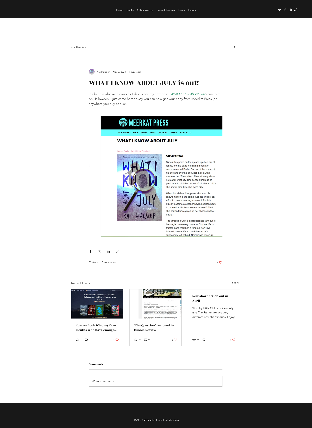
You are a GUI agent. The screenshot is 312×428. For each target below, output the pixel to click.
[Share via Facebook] (90, 251)
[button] (235, 47)
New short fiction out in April (210, 298)
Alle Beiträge (78, 46)
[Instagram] (290, 10)
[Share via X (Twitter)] (99, 251)
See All (236, 282)
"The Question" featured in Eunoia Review (154, 327)
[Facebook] (285, 10)
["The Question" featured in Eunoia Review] (155, 304)
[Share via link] (117, 251)
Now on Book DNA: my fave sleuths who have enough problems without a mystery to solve (96, 327)
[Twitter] (279, 10)
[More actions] (220, 72)
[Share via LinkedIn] (108, 251)
